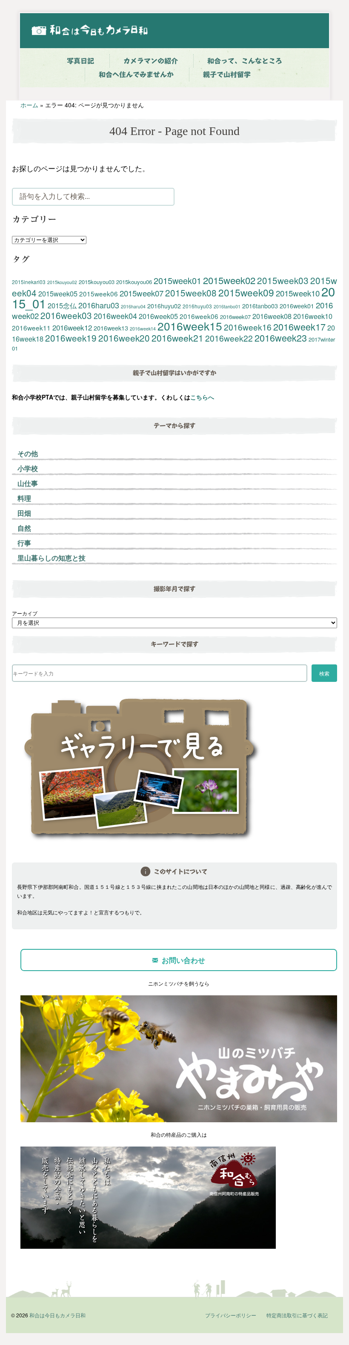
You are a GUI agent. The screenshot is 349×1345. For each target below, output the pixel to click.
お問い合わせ (183, 960)
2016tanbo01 (227, 306)
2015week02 (229, 280)
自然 (24, 528)
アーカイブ (24, 613)
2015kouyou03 (96, 282)
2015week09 (246, 292)
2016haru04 (133, 306)
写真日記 (80, 60)
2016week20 (124, 337)
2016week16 (248, 327)
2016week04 (115, 315)
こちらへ (202, 397)
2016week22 (229, 338)
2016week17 (299, 326)
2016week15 (189, 325)
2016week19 (71, 337)
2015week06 (98, 293)
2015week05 (57, 293)
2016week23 (281, 337)
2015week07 (141, 293)
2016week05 (158, 316)
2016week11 (31, 327)
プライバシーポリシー (230, 1315)
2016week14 (143, 328)
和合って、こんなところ (244, 60)
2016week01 (297, 306)
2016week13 (111, 328)
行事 (24, 543)
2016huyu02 (164, 306)
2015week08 (191, 292)
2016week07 (235, 317)
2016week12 (72, 327)
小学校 (27, 468)
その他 (27, 453)
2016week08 (272, 316)
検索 (324, 673)
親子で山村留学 (227, 74)
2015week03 (283, 280)
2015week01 (177, 280)
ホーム (29, 105)
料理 (24, 498)
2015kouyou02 (62, 282)
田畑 (24, 513)
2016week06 (199, 316)
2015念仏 (62, 305)
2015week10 (298, 293)
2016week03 (66, 315)
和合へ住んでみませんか (136, 74)
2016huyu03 (197, 306)
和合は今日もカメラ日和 (57, 1315)
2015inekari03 (29, 281)
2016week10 (312, 316)
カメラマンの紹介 (150, 60)
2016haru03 (98, 304)
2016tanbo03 (260, 306)
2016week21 (177, 337)
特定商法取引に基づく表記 (297, 1315)
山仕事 (27, 483)
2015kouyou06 (134, 282)
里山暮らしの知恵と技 (51, 558)
